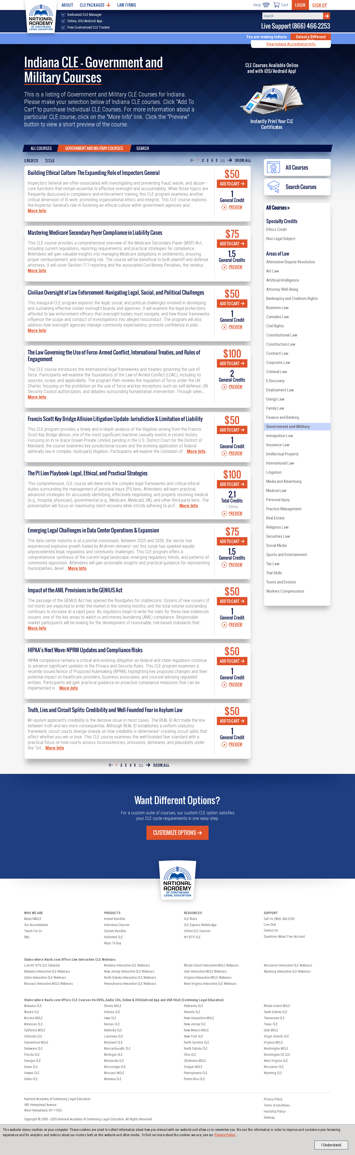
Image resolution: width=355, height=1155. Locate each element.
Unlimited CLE (113, 937)
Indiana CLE (112, 1012)
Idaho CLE (31, 1079)
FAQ (26, 937)
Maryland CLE (113, 1042)
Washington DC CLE (277, 1055)
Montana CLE (112, 1079)
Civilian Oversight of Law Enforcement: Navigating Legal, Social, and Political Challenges (116, 292)
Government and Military (288, 426)
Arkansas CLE (33, 1024)
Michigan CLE (113, 1055)
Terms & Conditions (277, 1105)
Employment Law (280, 389)
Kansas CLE (112, 1024)
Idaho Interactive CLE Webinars (45, 978)
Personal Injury (278, 499)
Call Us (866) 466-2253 (279, 919)
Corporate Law (278, 362)
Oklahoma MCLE (195, 1061)
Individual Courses (117, 925)
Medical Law (276, 490)
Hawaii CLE (31, 1073)
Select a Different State (311, 39)
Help (257, 5)
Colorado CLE (33, 1036)
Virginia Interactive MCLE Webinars (208, 978)
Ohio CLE (190, 1055)
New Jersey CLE (195, 1024)
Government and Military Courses (94, 148)
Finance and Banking (282, 417)
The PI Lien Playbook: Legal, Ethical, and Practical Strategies (88, 473)
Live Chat (270, 925)
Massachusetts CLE (117, 1049)
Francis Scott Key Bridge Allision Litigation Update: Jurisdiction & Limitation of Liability (115, 419)
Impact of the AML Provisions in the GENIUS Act (75, 590)
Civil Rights (275, 325)
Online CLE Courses (197, 931)
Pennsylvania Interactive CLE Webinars (130, 984)
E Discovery (275, 380)
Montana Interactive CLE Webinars (127, 965)
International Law (280, 463)
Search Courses (301, 187)
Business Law (277, 307)
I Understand (331, 1145)
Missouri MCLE (114, 1073)
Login (300, 5)
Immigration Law (279, 435)
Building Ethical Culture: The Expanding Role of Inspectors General (94, 173)
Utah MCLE (271, 1030)
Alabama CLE (33, 1006)
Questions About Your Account (284, 937)
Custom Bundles (115, 931)
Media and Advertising (283, 481)
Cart (284, 5)
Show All (243, 160)
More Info (37, 210)
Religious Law (277, 527)
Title (50, 160)
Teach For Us (33, 931)
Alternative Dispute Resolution (290, 261)
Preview (235, 207)
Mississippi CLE (115, 1067)
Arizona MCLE (33, 1018)
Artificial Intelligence (282, 280)
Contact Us (271, 930)
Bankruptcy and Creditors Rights (292, 298)
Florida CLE (32, 1055)
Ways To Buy (112, 943)
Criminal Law (276, 371)
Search (142, 148)
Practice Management (283, 508)
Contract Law (277, 353)
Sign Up (319, 5)
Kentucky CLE (113, 1030)
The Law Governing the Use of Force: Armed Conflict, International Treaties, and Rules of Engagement (114, 355)
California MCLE (34, 1030)
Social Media (276, 545)
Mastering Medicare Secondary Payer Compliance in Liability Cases (95, 232)
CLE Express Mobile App (200, 925)
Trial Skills (274, 572)
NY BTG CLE (192, 937)
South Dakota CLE (275, 1012)
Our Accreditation (36, 925)
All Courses (41, 148)
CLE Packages (92, 5)
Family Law (275, 408)
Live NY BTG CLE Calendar (42, 965)
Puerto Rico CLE (194, 1079)
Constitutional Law (281, 335)
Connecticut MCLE (36, 1042)
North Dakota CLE (195, 1049)
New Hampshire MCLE (199, 1018)
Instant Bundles (114, 919)
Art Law (272, 271)
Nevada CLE (192, 1012)
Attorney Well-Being (282, 289)
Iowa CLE (110, 1018)
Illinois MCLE (112, 1006)
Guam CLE (31, 1067)
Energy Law (275, 399)
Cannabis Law (277, 316)
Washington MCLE (276, 1049)
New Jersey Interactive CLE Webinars (129, 971)
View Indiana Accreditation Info (291, 44)
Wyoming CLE (273, 1073)
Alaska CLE (31, 1012)
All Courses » (278, 207)
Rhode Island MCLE (277, 1006)
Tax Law (273, 563)
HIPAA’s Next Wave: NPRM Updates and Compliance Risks (85, 650)
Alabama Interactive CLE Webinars (47, 971)
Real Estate (275, 518)
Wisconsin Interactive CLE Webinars (288, 965)
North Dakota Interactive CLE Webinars (130, 978)
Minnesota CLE (114, 1061)
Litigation (274, 472)
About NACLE (32, 919)
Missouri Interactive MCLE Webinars (48, 984)
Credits (31, 160)
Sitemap (269, 1118)
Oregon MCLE (193, 1067)
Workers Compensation (285, 591)
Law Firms (126, 5)
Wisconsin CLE (274, 1067)
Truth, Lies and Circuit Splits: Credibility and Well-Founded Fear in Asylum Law (105, 710)
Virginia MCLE (273, 1042)
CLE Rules (190, 919)
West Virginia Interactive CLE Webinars (210, 984)
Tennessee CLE (274, 1018)
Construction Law (280, 344)
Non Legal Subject (280, 238)
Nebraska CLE (193, 1006)
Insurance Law (278, 444)
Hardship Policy (274, 1111)
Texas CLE (271, 1024)
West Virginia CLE (276, 1061)
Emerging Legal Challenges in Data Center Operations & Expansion (93, 530)
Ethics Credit (276, 229)
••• (222, 160)
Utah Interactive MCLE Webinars (205, 971)
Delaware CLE (33, 1049)
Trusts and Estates (281, 582)
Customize (174, 833)
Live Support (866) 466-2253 (295, 25)
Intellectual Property (282, 454)
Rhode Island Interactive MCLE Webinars (211, 965)
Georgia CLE (32, 1061)
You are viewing (266, 37)
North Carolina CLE (196, 1042)
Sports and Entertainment (286, 554)
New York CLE (193, 1036)
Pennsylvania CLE (195, 1073)
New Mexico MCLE (196, 1030)
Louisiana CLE (113, 1036)
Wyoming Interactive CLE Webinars (287, 971)
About (67, 5)
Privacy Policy (224, 1135)
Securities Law (278, 536)
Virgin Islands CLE (276, 1036)
